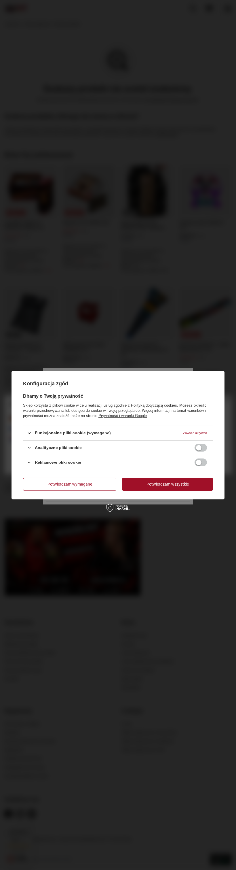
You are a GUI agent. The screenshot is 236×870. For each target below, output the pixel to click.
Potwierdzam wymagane (69, 484)
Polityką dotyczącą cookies (154, 405)
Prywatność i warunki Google (122, 415)
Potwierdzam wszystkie (167, 484)
